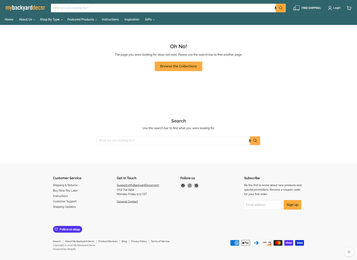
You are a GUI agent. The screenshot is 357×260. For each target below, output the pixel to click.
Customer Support (65, 201)
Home (9, 19)
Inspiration (131, 19)
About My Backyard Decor (79, 241)
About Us (26, 19)
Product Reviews (108, 241)
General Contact (127, 201)
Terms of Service (160, 241)
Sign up (292, 205)
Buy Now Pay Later (65, 190)
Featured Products (81, 19)
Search (57, 241)
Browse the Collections (178, 66)
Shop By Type (50, 19)
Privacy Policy (139, 241)
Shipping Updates (64, 206)
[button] (275, 8)
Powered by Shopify (64, 249)
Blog (124, 241)
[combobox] (163, 8)
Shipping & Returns (65, 185)
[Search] (281, 8)
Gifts (148, 19)
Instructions (110, 19)
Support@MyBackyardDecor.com (138, 185)
